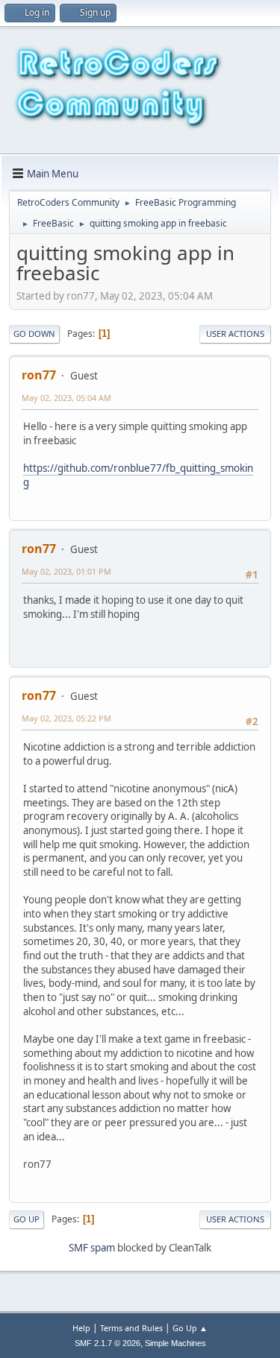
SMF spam (92, 1247)
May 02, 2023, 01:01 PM (66, 571)
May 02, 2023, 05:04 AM (66, 397)
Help (81, 1327)
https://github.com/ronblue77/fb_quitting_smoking (138, 475)
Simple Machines (175, 1343)
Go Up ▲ (190, 1327)
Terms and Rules (131, 1327)
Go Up (26, 1219)
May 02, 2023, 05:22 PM (66, 718)
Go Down (34, 333)
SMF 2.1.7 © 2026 (107, 1343)
